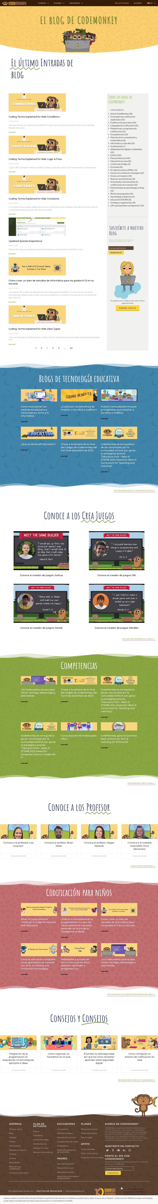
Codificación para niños (121, 122)
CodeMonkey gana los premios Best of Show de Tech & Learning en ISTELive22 (119, 738)
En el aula (114, 167)
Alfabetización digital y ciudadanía (126, 149)
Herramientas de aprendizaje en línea (127, 188)
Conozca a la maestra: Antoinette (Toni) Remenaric (140, 845)
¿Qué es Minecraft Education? (38, 444)
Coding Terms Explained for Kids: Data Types (34, 329)
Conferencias (116, 146)
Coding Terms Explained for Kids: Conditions (34, 116)
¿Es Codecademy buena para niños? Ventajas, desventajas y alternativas (38, 692)
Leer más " (12, 132)
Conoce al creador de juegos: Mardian (117, 628)
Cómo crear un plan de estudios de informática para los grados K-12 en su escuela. (118, 922)
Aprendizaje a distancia (121, 197)
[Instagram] (129, 1150)
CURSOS (42, 3)
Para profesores (117, 158)
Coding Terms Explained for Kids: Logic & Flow (35, 159)
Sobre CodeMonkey (119, 114)
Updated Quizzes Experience (25, 241)
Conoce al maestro (119, 176)
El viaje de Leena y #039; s (122, 170)
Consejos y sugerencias (121, 202)
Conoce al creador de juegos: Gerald (41, 628)
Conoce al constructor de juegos (125, 173)
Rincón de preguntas (119, 194)
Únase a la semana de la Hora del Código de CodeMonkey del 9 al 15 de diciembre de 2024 (79, 447)
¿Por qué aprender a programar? (125, 205)
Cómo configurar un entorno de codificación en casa (139, 1057)
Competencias (117, 134)
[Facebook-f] (112, 1150)
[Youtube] (118, 1150)
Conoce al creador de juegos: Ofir (116, 575)
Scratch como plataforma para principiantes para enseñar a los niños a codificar (118, 409)
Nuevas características (120, 179)
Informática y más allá (120, 143)
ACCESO (138, 3)
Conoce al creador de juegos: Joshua (41, 575)
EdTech (113, 155)
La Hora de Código (119, 164)
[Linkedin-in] (124, 1150)
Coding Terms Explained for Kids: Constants (34, 198)
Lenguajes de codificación (122, 125)
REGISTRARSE (122, 3)
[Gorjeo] (107, 1150)
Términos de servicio (75, 1191)
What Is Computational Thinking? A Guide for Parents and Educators (38, 922)
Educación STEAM (119, 200)
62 (72, 347)
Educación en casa (119, 161)
